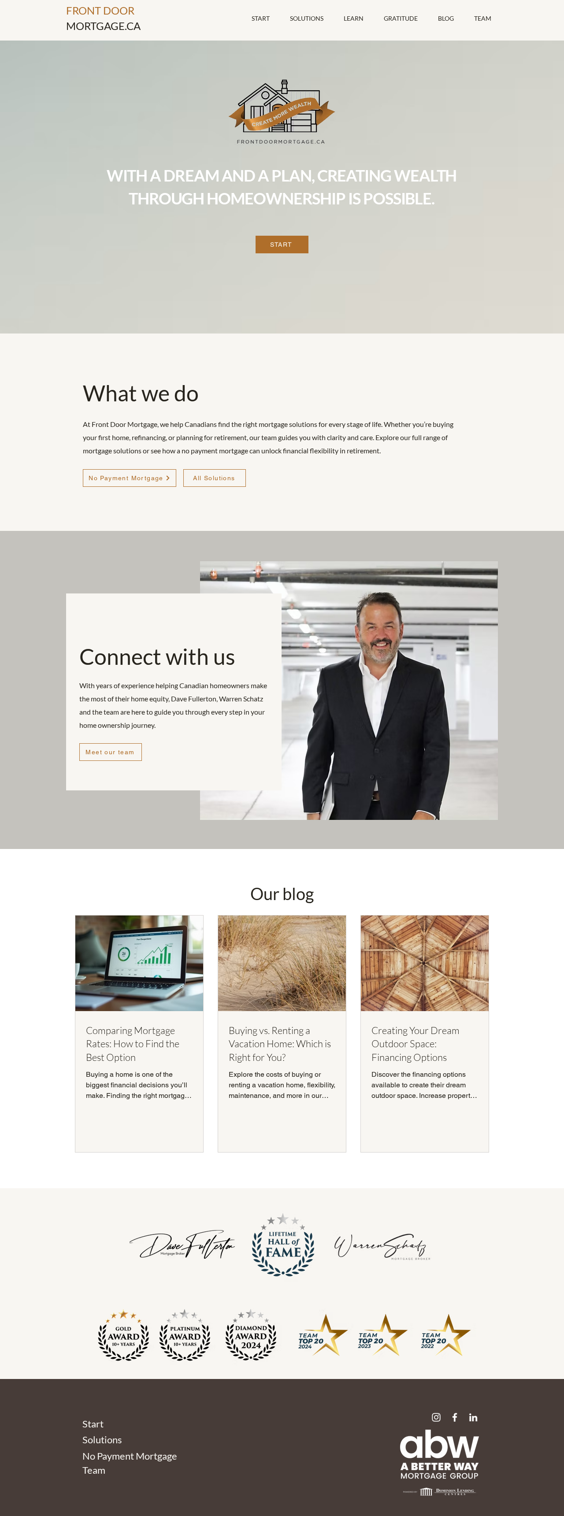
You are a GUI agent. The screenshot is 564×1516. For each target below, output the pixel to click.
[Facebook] (454, 1417)
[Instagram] (436, 1417)
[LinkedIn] (473, 1417)
